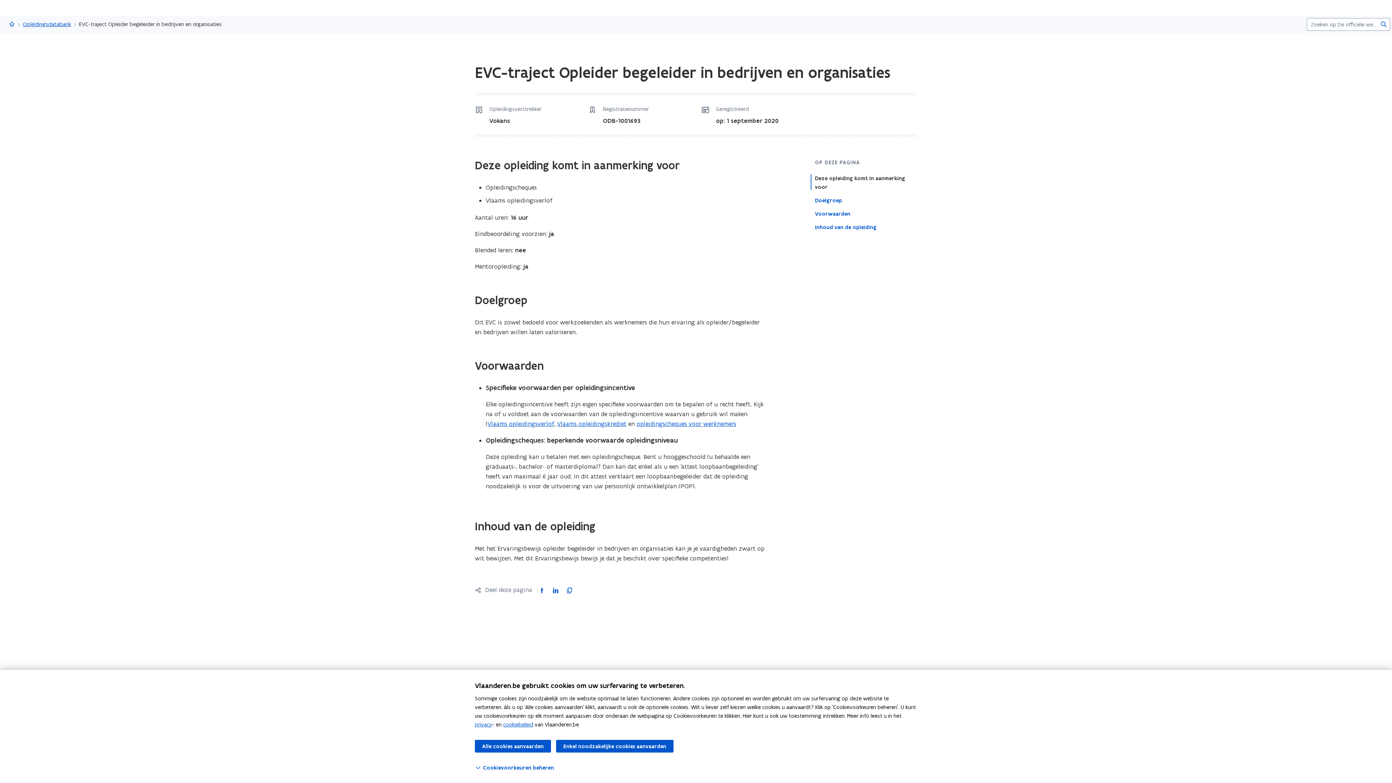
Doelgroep (828, 200)
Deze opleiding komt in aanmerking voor (860, 183)
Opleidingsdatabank (47, 24)
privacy (483, 724)
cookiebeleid (518, 724)
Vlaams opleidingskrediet (591, 424)
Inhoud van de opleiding (846, 227)
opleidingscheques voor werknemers (686, 424)
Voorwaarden (832, 214)
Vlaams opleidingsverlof (521, 424)
